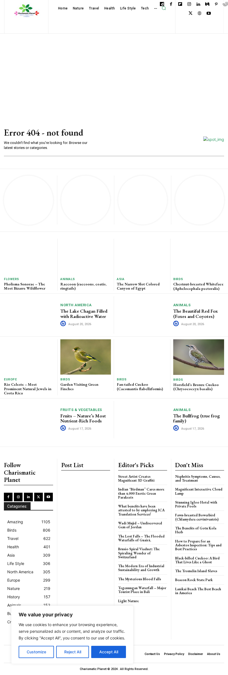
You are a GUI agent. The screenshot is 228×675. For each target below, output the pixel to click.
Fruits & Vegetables (81, 410)
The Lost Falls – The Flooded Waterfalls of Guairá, (141, 538)
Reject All (72, 651)
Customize (36, 651)
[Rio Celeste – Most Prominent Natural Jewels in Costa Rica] (29, 357)
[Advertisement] (114, 75)
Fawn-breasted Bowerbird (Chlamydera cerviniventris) (197, 517)
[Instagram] (189, 4)
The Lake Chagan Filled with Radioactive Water (83, 313)
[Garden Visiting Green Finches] (85, 357)
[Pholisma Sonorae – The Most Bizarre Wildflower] (29, 256)
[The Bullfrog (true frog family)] (143, 420)
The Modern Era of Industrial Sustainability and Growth (141, 568)
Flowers (11, 279)
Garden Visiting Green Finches (79, 386)
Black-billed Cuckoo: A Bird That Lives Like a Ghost (197, 560)
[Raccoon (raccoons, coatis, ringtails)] (85, 256)
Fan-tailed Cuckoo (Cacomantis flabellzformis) (140, 386)
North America (76, 305)
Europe (10, 379)
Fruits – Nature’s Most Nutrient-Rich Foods (83, 418)
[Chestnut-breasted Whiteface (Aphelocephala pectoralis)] (198, 256)
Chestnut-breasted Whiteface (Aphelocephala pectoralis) (198, 286)
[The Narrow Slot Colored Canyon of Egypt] (142, 256)
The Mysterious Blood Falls (139, 579)
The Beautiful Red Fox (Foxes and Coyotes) (195, 313)
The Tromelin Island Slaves (196, 571)
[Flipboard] (180, 4)
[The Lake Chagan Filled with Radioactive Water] (31, 314)
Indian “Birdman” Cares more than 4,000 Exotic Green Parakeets (141, 493)
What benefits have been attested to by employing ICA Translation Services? (141, 510)
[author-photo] (64, 324)
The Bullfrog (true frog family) (196, 418)
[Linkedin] (198, 4)
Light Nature (128, 601)
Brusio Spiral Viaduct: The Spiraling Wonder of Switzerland (139, 553)
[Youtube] (208, 14)
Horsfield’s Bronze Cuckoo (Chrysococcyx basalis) (196, 386)
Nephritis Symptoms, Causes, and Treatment (197, 478)
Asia (120, 279)
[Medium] (207, 4)
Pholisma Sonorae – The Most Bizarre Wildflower (24, 286)
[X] (190, 14)
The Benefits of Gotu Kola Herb (195, 530)
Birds (178, 279)
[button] (163, 8)
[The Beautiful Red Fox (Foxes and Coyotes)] (143, 315)
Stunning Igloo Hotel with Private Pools (196, 504)
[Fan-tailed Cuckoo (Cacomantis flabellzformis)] (142, 357)
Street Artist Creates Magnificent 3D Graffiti (136, 478)
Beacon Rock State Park (194, 579)
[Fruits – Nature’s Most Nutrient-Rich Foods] (31, 419)
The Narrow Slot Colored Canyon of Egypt (138, 286)
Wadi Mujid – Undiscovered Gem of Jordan (140, 525)
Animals (67, 279)
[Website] (199, 14)
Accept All (108, 651)
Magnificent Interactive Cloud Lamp (198, 491)
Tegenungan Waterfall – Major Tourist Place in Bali (142, 590)
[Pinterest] (216, 4)
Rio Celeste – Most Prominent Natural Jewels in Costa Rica (27, 388)
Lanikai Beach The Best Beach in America (198, 591)
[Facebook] (171, 4)
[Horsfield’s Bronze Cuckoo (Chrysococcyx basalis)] (198, 357)
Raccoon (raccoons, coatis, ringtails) (83, 286)
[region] (72, 635)
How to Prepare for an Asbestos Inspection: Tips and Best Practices (198, 545)
